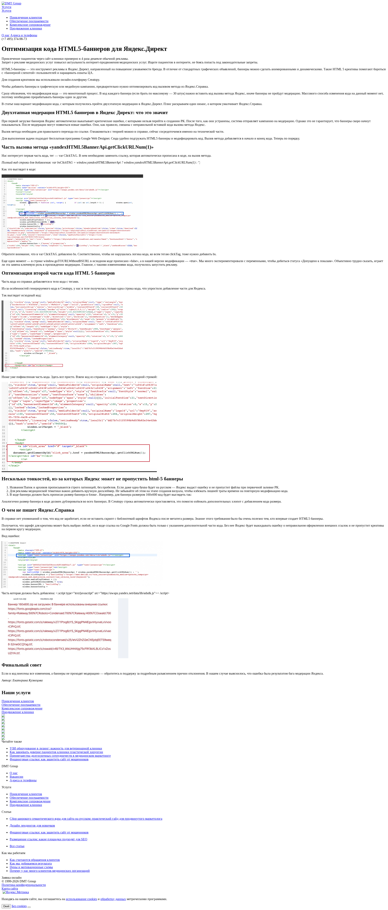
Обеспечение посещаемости (29, 21)
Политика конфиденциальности (24, 885)
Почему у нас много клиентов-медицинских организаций (50, 870)
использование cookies (81, 899)
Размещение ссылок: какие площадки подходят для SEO (48, 839)
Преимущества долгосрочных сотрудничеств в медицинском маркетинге (60, 755)
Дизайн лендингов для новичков (32, 825)
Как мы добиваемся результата (31, 863)
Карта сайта (10, 888)
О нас (5, 35)
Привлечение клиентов (26, 17)
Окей (6, 906)
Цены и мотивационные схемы (31, 867)
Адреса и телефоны (23, 35)
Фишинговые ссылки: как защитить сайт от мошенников (49, 759)
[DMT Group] (11, 3)
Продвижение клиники (26, 28)
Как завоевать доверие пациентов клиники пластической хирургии (56, 752)
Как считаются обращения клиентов (35, 860)
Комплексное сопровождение (30, 24)
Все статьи (17, 846)
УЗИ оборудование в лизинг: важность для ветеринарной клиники (56, 748)
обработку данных (113, 899)
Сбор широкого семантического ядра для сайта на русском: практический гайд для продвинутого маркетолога (86, 818)
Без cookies (19, 906)
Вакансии (16, 776)
